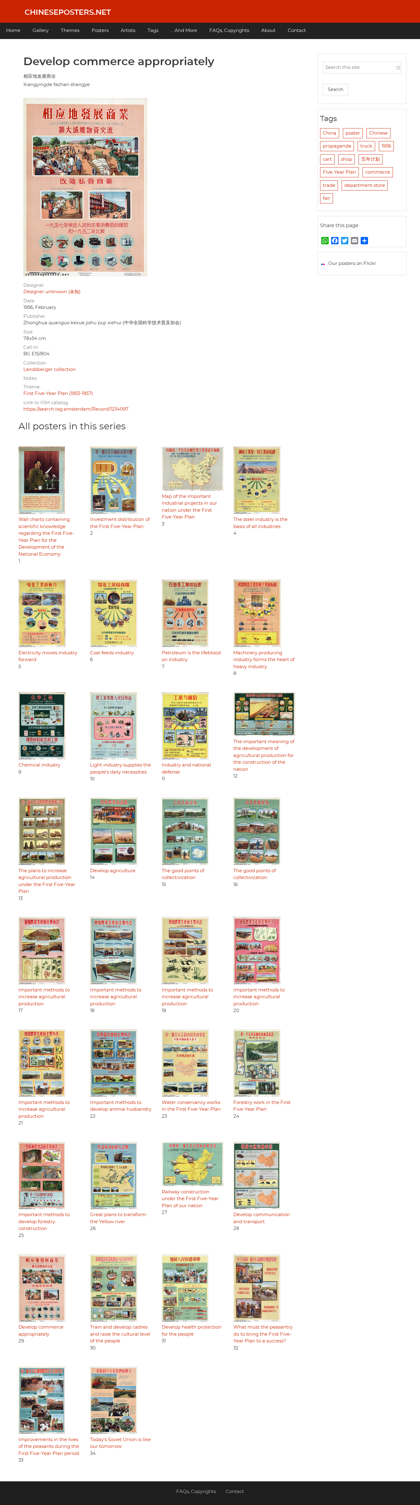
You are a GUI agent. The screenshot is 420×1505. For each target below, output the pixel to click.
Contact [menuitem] (297, 30)
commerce (377, 172)
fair (326, 198)
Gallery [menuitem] (41, 30)
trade (329, 185)
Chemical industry (39, 765)
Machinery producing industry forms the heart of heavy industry (264, 660)
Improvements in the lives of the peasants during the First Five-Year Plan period (48, 1446)
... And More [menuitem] (184, 30)
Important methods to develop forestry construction (44, 1221)
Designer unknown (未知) (52, 292)
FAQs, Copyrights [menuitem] (229, 30)
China (329, 133)
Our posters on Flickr (352, 263)
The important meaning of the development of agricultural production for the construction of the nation (263, 755)
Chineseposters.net (68, 12)
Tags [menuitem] (153, 30)
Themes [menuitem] (70, 30)
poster (353, 133)
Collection (34, 363)
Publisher (34, 316)
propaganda (337, 146)
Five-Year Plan (339, 172)
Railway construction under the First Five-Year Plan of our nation (190, 1199)
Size (28, 332)
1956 (386, 146)
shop (346, 159)
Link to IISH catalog (45, 402)
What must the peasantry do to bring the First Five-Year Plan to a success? (262, 1334)
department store (364, 185)
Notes (30, 378)
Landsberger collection (49, 369)
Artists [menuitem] (128, 30)
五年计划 (370, 159)
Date (28, 301)
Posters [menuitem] (100, 30)
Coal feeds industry (112, 653)
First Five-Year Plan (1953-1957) (58, 393)
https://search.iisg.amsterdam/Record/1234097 (76, 409)
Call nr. (31, 347)
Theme (31, 387)
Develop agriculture (112, 871)
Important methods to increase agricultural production (44, 997)
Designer (33, 285)
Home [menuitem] (13, 30)
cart (327, 159)
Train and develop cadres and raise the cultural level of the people (120, 1334)
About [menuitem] (268, 30)
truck (366, 146)
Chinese (378, 133)
